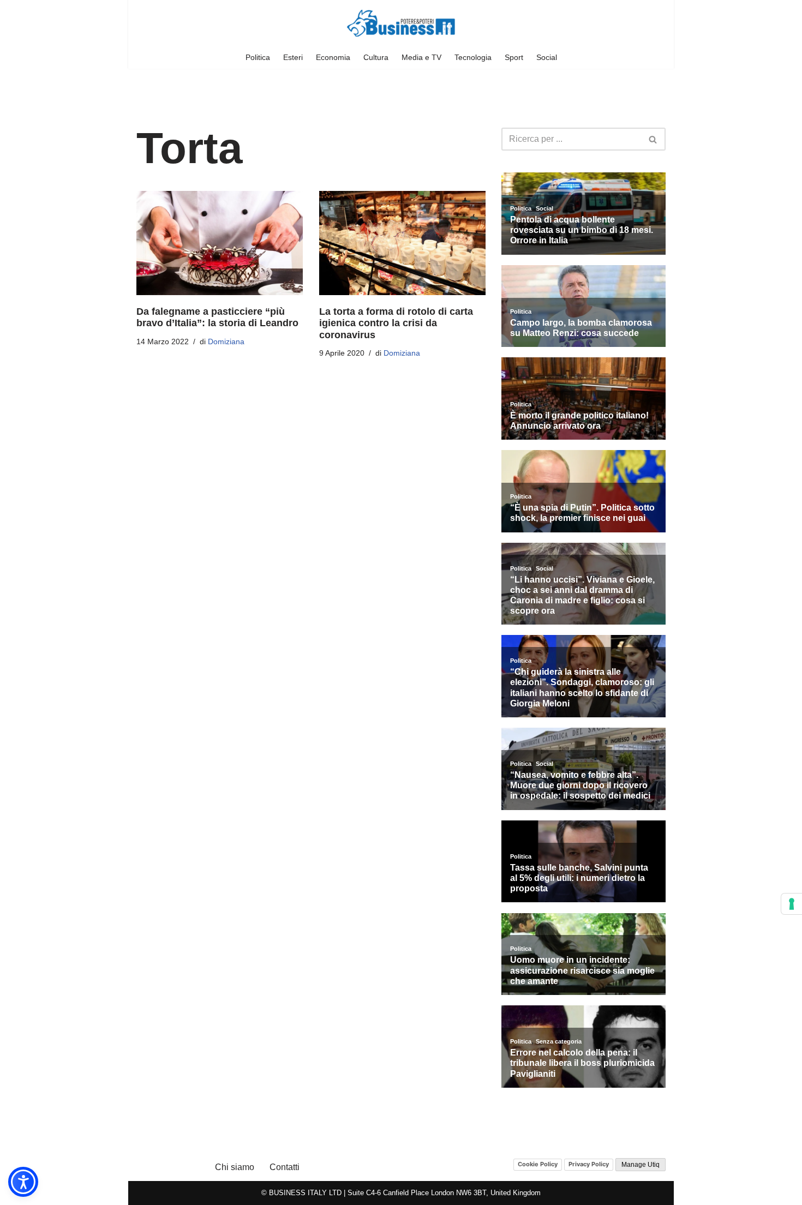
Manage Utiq (640, 1164)
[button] (23, 1182)
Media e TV (421, 57)
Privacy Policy (588, 1164)
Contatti (285, 1167)
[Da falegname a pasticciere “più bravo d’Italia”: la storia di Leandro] (219, 243)
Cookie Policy (538, 1164)
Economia (333, 57)
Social (546, 57)
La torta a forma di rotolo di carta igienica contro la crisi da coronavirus (396, 323)
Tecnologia (473, 57)
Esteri (293, 57)
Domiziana (226, 341)
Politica (258, 57)
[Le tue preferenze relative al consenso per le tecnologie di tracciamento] (791, 904)
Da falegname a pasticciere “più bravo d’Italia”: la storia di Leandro (217, 317)
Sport (514, 57)
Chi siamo (234, 1167)
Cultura (375, 57)
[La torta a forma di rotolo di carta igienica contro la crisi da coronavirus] (402, 243)
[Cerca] (653, 139)
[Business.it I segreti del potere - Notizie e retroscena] (401, 23)
